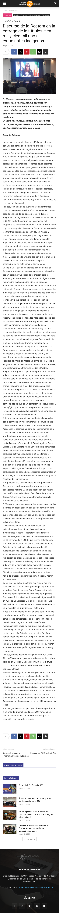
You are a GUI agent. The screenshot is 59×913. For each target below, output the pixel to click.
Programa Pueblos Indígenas (30, 15)
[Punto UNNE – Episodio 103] (9, 789)
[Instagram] (22, 906)
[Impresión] (45, 52)
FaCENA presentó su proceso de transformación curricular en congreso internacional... (36, 814)
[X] (20, 52)
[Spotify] (29, 906)
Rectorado (45, 15)
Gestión (16, 15)
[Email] (39, 52)
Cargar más (28, 839)
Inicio (5, 10)
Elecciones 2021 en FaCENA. (43, 753)
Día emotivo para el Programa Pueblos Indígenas (16, 754)
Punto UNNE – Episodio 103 (31, 785)
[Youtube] (44, 906)
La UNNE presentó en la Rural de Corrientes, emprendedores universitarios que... (33, 828)
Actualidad (13, 10)
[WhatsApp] (33, 52)
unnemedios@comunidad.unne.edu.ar (36, 887)
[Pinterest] (27, 52)
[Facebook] (14, 52)
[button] (4, 3)
